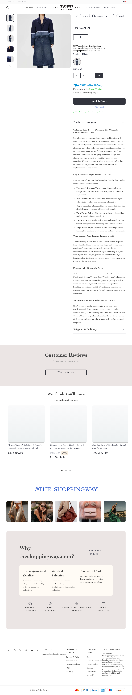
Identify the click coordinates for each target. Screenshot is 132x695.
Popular (41, 8)
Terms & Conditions (94, 661)
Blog (88, 657)
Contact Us (21, 2)
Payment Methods (73, 664)
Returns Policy (71, 661)
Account (90, 668)
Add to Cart (99, 101)
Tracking (69, 672)
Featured (109, 8)
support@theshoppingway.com (55, 654)
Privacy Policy (92, 664)
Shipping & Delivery (73, 657)
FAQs (68, 668)
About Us (10, 2)
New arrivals (93, 8)
